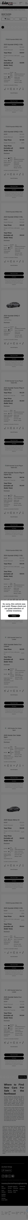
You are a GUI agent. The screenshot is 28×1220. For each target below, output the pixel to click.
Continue (14, 615)
